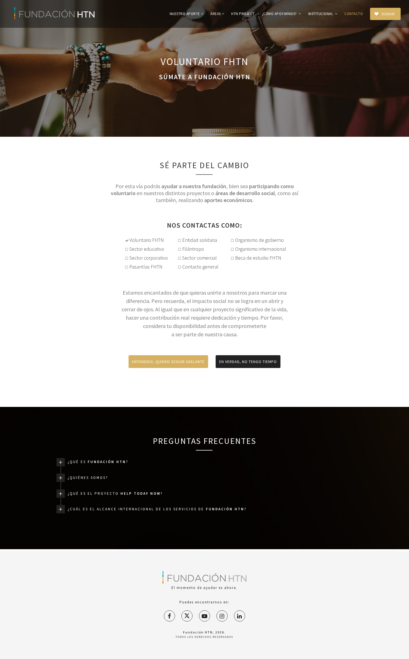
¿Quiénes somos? (88, 477)
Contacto (353, 13)
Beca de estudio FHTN (258, 258)
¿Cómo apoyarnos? (280, 13)
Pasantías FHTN (145, 266)
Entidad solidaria (199, 240)
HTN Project (243, 13)
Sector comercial (199, 258)
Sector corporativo (148, 258)
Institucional (321, 13)
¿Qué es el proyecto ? (115, 493)
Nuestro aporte (185, 13)
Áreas (215, 13)
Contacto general (200, 266)
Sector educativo (146, 249)
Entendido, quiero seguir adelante (168, 361)
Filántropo (193, 249)
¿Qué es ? (98, 461)
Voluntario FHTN (146, 240)
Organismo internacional (259, 249)
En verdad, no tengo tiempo (248, 361)
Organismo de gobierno (259, 240)
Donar (388, 13)
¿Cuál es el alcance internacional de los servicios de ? (157, 509)
